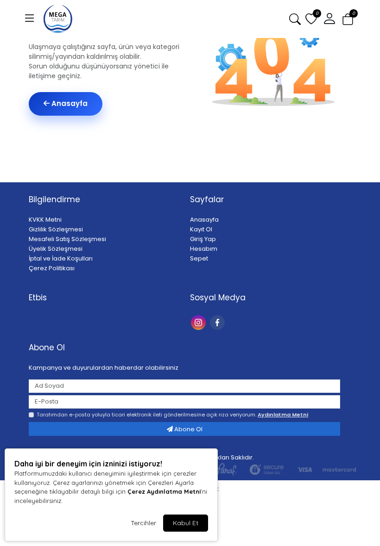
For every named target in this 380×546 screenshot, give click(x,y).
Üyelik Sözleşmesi (55, 248)
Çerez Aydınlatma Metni (164, 491)
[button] (29, 19)
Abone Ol (188, 429)
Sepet (199, 258)
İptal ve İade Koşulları (61, 258)
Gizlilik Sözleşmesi (56, 229)
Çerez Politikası (52, 268)
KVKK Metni (45, 219)
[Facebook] (218, 322)
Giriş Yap (203, 239)
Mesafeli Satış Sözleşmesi (67, 239)
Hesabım (203, 248)
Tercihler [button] (143, 523)
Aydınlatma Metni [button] (283, 414)
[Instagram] (199, 322)
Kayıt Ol (201, 229)
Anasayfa (69, 103)
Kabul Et (185, 523)
